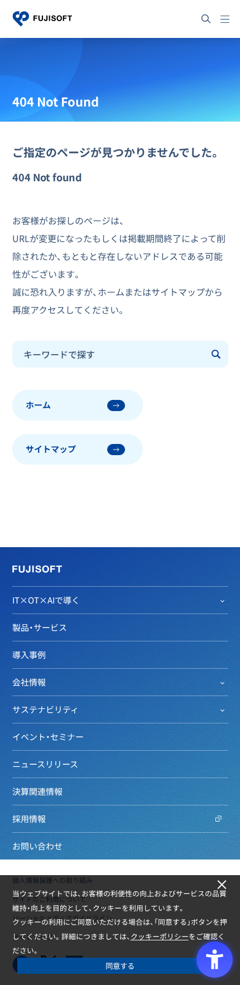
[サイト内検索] (206, 19)
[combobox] (108, 354)
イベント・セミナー (48, 737)
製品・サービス (39, 627)
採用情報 (29, 819)
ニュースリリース (45, 764)
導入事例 (29, 655)
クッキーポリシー (160, 936)
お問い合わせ (37, 846)
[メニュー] (225, 19)
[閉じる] (222, 885)
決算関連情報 (37, 791)
